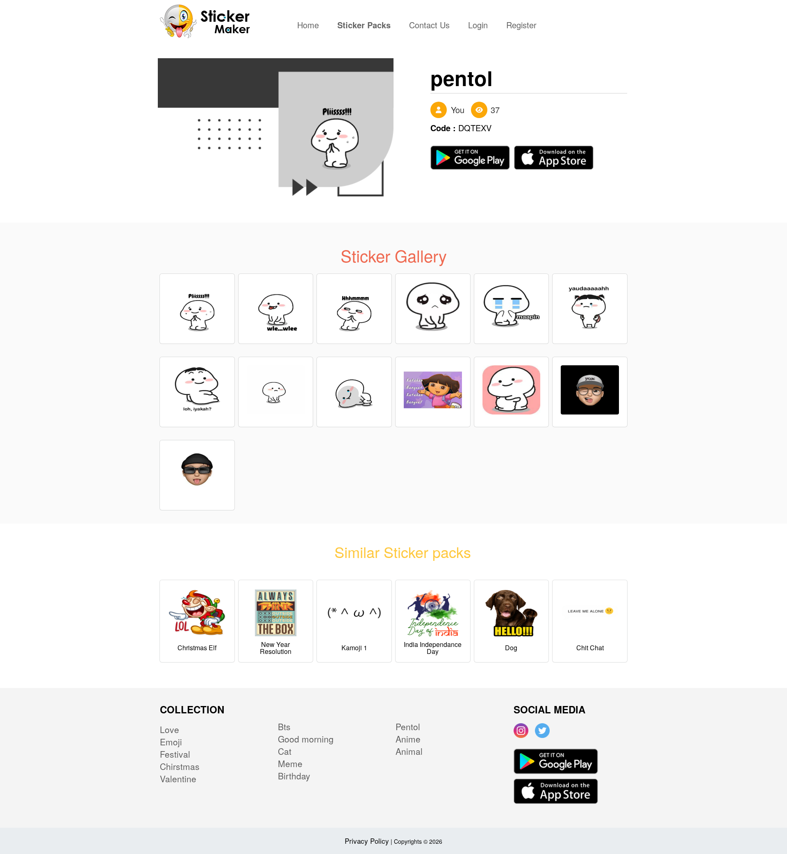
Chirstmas (180, 766)
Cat (284, 751)
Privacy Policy (367, 841)
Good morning (306, 739)
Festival (175, 754)
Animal (409, 751)
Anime (408, 739)
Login (478, 26)
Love (169, 729)
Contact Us (429, 26)
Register (521, 26)
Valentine (178, 778)
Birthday (294, 776)
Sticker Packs (364, 26)
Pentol (408, 726)
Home (310, 26)
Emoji (171, 742)
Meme (290, 763)
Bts (284, 726)
